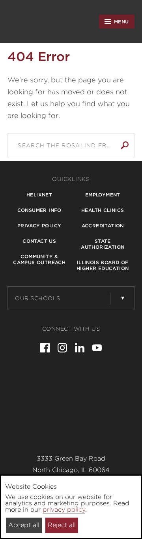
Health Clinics (102, 210)
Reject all (62, 525)
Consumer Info (39, 210)
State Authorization (102, 244)
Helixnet (39, 195)
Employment (102, 195)
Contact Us (39, 241)
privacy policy (64, 509)
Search (125, 145)
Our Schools (37, 298)
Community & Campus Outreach (39, 259)
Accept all (23, 525)
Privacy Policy (39, 226)
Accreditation (103, 226)
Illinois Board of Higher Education (103, 265)
